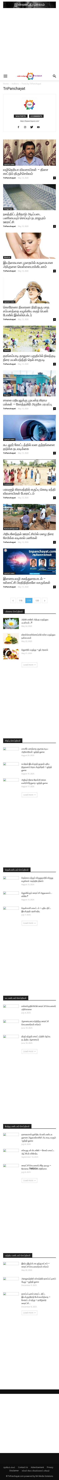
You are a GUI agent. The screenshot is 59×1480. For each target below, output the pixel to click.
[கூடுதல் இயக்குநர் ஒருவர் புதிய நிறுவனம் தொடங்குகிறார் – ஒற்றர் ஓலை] (11, 767)
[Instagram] (26, 127)
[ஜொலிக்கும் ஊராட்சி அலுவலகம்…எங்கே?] (11, 896)
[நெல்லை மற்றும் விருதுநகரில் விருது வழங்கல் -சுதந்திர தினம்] (11, 881)
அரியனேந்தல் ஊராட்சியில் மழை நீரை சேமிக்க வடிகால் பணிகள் (28, 536)
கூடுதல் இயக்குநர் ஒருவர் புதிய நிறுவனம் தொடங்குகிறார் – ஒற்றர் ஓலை (36, 767)
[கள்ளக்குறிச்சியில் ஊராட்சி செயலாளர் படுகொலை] (11, 1010)
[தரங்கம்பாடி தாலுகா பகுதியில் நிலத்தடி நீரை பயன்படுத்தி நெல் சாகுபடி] (29, 339)
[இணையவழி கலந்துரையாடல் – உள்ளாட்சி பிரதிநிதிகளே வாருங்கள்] (29, 562)
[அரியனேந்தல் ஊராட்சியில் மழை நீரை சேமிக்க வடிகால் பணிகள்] (29, 517)
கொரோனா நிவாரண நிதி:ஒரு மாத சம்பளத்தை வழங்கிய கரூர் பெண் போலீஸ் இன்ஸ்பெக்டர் (26, 311)
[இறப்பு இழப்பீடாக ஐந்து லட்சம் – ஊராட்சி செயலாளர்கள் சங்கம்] (11, 1267)
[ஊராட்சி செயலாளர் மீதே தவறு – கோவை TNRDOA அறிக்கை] (11, 1169)
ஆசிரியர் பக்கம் (9, 1467)
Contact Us (23, 1467)
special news (9, 164)
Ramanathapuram (11, 529)
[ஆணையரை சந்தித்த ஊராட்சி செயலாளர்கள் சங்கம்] (11, 1025)
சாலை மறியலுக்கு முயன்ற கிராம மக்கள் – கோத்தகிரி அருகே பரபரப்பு (27, 402)
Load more (28, 664)
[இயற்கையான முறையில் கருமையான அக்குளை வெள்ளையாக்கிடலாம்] (29, 246)
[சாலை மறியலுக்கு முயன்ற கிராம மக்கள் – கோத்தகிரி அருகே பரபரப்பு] (29, 383)
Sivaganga (8, 209)
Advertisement (37, 1467)
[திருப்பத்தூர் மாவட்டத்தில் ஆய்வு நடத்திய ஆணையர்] (11, 1040)
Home (6, 83)
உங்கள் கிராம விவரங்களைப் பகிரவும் (36, 1470)
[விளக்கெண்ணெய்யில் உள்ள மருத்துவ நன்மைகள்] (11, 638)
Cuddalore (8, 484)
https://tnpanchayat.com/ (29, 121)
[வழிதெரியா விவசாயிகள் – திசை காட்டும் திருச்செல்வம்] (29, 152)
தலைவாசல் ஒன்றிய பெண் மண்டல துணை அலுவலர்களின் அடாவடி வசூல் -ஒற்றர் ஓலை (38, 1137)
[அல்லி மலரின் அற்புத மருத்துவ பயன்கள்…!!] (11, 623)
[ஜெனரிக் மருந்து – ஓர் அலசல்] (11, 653)
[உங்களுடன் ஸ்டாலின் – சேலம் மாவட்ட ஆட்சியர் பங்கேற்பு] (11, 1154)
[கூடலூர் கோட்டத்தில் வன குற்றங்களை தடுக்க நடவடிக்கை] (29, 428)
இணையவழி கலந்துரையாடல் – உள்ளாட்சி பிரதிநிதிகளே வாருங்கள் (26, 580)
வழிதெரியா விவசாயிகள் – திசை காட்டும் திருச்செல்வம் (25, 171)
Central (7, 350)
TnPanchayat (9, 178)
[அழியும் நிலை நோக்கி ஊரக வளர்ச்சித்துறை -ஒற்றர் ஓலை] (11, 783)
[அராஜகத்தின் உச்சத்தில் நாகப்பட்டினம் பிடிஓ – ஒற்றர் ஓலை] (11, 1282)
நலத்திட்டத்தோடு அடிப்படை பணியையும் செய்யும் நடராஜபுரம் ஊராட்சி (24, 218)
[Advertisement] (29, 40)
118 (20, 600)
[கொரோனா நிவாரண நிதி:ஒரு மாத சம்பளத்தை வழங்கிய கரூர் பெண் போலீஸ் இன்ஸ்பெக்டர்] (29, 290)
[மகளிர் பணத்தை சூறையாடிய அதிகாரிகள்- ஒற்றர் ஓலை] (11, 752)
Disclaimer (14, 1470)
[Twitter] (32, 127)
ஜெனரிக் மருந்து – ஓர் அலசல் (34, 650)
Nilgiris (7, 395)
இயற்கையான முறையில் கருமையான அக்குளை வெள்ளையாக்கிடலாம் (28, 265)
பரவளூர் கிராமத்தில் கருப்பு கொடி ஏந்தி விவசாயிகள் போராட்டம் (29, 491)
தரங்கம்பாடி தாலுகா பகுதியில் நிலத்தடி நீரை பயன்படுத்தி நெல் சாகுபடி (29, 358)
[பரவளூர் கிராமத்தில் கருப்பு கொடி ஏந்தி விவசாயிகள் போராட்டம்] (29, 472)
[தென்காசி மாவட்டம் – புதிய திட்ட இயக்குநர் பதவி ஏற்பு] (11, 912)
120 (37, 600)
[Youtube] (39, 127)
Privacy (50, 1467)
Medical (7, 257)
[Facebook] (19, 127)
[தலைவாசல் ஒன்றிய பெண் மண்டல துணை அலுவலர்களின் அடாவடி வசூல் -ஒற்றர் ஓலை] (11, 1138)
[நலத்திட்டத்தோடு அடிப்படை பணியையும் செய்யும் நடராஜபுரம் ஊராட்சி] (29, 197)
